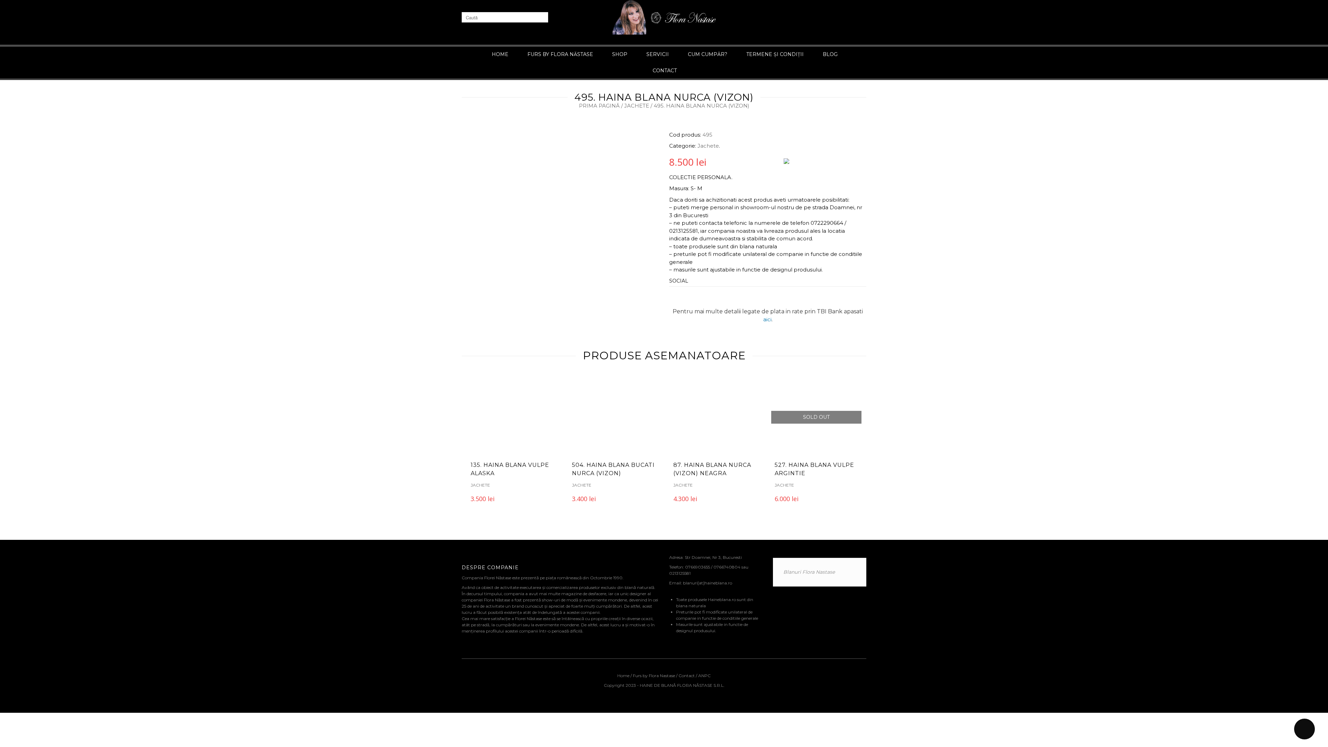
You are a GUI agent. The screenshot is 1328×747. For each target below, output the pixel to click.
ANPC (704, 675)
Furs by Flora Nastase (654, 675)
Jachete (636, 105)
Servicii (657, 54)
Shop (619, 54)
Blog (830, 54)
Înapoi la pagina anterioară (830, 93)
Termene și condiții (775, 54)
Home (500, 54)
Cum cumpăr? (707, 54)
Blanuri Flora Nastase (809, 572)
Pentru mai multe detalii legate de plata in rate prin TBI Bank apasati (768, 311)
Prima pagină (599, 105)
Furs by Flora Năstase (560, 54)
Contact (665, 70)
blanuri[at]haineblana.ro (707, 582)
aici (767, 319)
